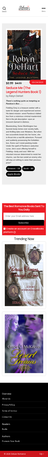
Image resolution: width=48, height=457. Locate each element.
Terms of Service (9, 410)
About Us (6, 398)
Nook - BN (28, 168)
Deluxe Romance (18, 454)
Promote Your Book (11, 441)
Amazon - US (13, 168)
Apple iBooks (13, 174)
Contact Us (7, 417)
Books (4, 429)
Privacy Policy (8, 404)
